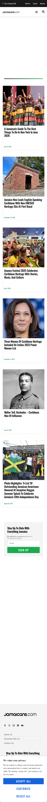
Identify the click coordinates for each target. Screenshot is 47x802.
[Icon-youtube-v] (22, 725)
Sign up (23, 550)
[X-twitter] (9, 725)
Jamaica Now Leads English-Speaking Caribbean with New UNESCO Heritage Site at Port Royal (23, 203)
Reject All (23, 796)
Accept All (23, 781)
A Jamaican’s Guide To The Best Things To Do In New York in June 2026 (21, 132)
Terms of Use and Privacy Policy (20, 537)
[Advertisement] (23, 48)
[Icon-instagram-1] (14, 725)
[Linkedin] (18, 725)
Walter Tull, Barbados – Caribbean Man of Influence (21, 414)
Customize (23, 789)
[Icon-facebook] (5, 725)
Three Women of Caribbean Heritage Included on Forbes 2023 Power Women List (23, 344)
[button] (36, 12)
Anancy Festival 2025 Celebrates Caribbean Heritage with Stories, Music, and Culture (21, 273)
